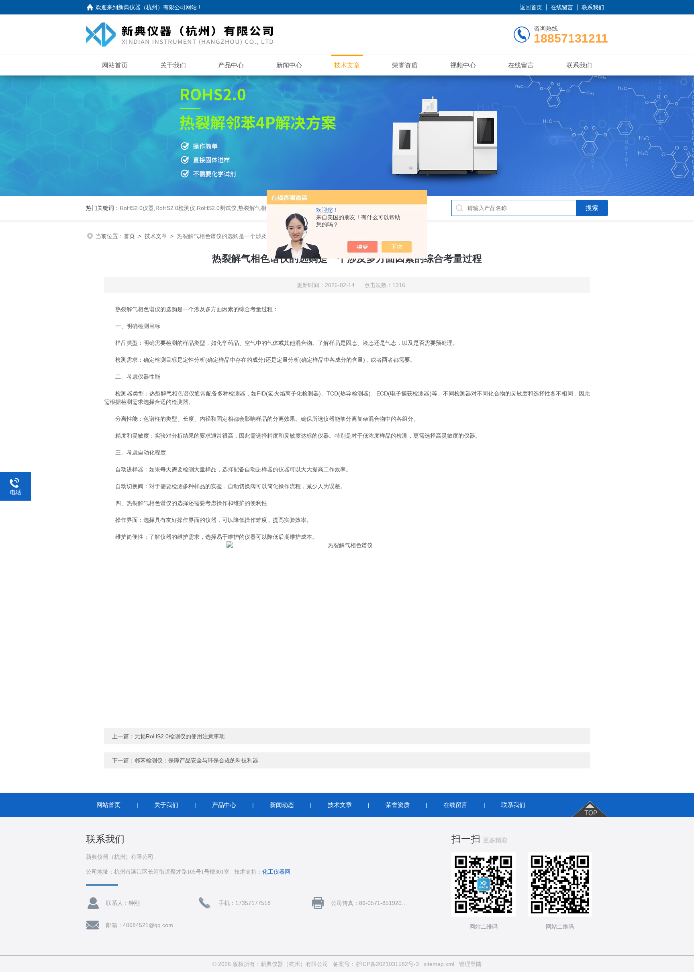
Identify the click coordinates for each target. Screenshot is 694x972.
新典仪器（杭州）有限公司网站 (157, 7)
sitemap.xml (439, 964)
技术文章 (347, 65)
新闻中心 (289, 65)
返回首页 (531, 7)
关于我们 (173, 65)
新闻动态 (282, 804)
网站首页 (115, 65)
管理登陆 (470, 964)
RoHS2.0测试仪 (217, 208)
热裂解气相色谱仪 (260, 208)
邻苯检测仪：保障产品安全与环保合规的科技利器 (196, 760)
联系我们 (593, 7)
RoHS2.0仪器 (137, 208)
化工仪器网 (276, 872)
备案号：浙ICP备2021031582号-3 (376, 964)
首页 (129, 236)
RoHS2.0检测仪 (175, 208)
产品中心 (231, 65)
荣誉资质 (405, 65)
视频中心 (463, 65)
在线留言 (562, 7)
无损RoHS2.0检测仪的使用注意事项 (180, 736)
